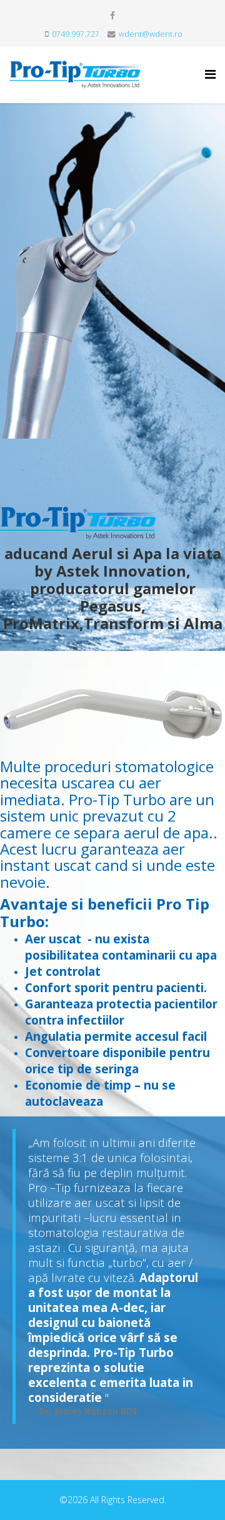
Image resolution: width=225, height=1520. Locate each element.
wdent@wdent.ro (150, 34)
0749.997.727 (75, 34)
